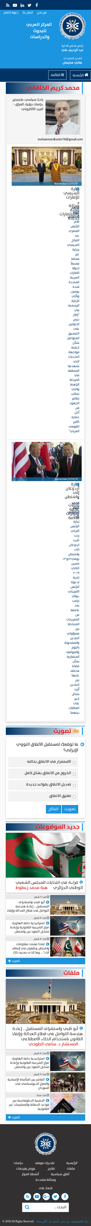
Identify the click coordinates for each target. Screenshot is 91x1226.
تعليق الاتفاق (60, 797)
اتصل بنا (28, 12)
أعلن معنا (41, 1221)
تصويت (63, 731)
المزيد (15, 961)
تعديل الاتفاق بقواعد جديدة (48, 785)
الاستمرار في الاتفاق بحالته (49, 762)
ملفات (71, 973)
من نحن (41, 12)
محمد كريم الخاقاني (53, 88)
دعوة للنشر (11, 12)
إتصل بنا (53, 1221)
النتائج (54, 809)
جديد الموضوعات (58, 827)
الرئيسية (78, 75)
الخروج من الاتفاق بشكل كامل (48, 774)
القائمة (56, 75)
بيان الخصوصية (80, 1221)
